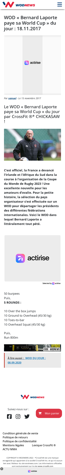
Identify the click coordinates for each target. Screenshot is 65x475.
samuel (12, 98)
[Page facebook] (9, 416)
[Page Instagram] (18, 416)
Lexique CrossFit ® (44, 445)
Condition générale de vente (20, 433)
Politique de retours (15, 437)
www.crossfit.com (45, 466)
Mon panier (51, 413)
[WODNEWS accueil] (19, 4)
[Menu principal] (59, 5)
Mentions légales (13, 445)
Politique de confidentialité (19, 441)
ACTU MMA (10, 449)
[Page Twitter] (27, 416)
